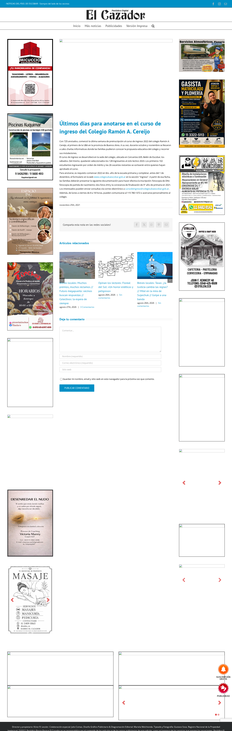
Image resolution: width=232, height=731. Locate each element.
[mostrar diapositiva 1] (216, 715)
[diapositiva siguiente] (48, 600)
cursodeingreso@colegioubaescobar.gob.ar (147, 188)
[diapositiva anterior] (12, 600)
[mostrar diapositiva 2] (218, 715)
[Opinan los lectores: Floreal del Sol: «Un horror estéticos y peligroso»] (116, 253)
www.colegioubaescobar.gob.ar (110, 176)
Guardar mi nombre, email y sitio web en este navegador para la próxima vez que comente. (108, 379)
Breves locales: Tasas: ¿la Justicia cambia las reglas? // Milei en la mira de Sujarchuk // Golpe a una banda (152, 291)
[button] (153, 26)
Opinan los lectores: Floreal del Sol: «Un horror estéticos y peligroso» (115, 287)
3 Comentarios (87, 307)
